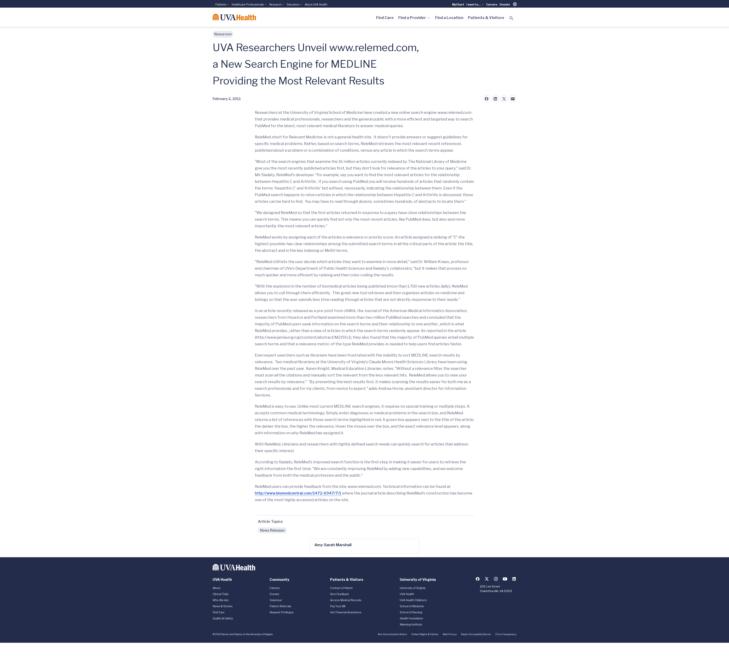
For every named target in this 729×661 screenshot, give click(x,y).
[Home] (234, 17)
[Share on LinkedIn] (495, 98)
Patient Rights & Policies (424, 634)
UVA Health (407, 594)
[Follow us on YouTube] (505, 579)
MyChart (458, 4)
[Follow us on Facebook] (477, 579)
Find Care (385, 17)
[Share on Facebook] (486, 98)
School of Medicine (412, 606)
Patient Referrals (280, 606)
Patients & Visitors (486, 17)
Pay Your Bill (337, 606)
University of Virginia (412, 588)
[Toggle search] (511, 18)
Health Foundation (411, 618)
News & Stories (223, 606)
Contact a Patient (341, 588)
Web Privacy (450, 634)
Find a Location (449, 17)
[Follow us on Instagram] (496, 579)
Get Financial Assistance (345, 612)
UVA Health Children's (413, 600)
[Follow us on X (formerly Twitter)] (486, 579)
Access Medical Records (345, 600)
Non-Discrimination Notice (392, 634)
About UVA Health (316, 4)
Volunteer (276, 600)
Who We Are (221, 600)
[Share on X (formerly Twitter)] (504, 98)
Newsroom (223, 34)
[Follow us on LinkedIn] (514, 579)
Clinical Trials (221, 594)
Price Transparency (505, 634)
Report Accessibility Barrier (476, 634)
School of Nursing (411, 612)
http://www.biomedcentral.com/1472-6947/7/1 (298, 493)
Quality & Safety (223, 618)
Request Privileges (282, 612)
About (216, 588)
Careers (491, 4)
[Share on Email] (512, 98)
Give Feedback (339, 594)
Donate (505, 4)
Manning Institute (411, 624)
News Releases (272, 530)
